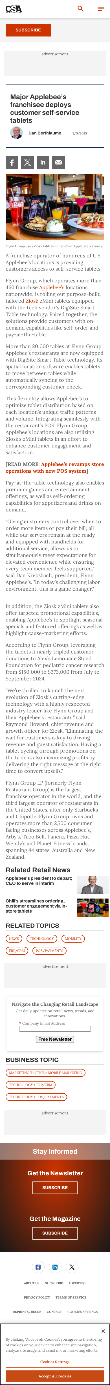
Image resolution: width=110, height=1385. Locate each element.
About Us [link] (31, 1283)
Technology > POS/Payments (36, 1097)
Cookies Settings (82, 1311)
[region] (55, 1354)
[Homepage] (14, 9)
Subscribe (28, 30)
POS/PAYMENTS (49, 951)
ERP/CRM (17, 951)
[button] (101, 9)
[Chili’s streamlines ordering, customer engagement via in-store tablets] (93, 908)
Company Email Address (42, 1023)
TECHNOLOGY (42, 938)
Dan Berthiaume (44, 133)
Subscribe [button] (55, 1187)
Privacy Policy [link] (37, 1297)
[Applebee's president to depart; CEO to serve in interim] (93, 885)
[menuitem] (12, 162)
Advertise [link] (77, 1283)
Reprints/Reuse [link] (27, 1312)
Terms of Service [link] (71, 1297)
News (14, 938)
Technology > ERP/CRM (30, 1085)
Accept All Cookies (55, 1376)
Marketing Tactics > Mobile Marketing (45, 1073)
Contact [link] (54, 1312)
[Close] (103, 1331)
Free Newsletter (55, 1039)
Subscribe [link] (54, 1283)
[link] (12, 162)
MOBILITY (73, 938)
